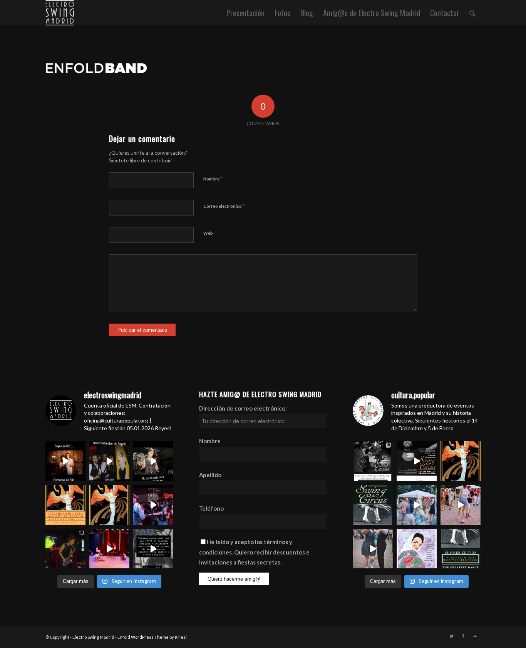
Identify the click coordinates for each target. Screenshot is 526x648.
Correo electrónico (224, 206)
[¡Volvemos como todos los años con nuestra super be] (417, 549)
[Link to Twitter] (451, 636)
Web (208, 232)
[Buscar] (472, 12)
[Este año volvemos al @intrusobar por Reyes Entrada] (461, 461)
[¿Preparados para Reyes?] (153, 461)
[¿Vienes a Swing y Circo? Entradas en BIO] (417, 461)
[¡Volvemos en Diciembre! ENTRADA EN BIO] (373, 505)
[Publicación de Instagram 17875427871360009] (373, 549)
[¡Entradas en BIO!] (65, 505)
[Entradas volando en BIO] (373, 461)
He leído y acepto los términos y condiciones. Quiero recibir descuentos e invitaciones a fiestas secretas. (254, 552)
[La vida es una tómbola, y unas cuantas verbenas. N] (417, 505)
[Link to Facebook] (463, 636)
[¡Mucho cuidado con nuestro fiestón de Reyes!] (109, 461)
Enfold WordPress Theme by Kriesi (152, 637)
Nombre (212, 178)
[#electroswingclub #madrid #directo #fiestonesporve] (153, 505)
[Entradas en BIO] (65, 461)
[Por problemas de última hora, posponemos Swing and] (461, 549)
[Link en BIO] (153, 549)
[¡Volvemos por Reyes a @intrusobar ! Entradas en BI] (109, 505)
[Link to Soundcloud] (475, 636)
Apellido (210, 474)
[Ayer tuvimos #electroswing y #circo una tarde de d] (109, 549)
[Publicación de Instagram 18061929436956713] (461, 505)
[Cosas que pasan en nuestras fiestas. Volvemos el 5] (65, 549)
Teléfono (211, 508)
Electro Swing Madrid (93, 637)
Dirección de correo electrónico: (243, 408)
